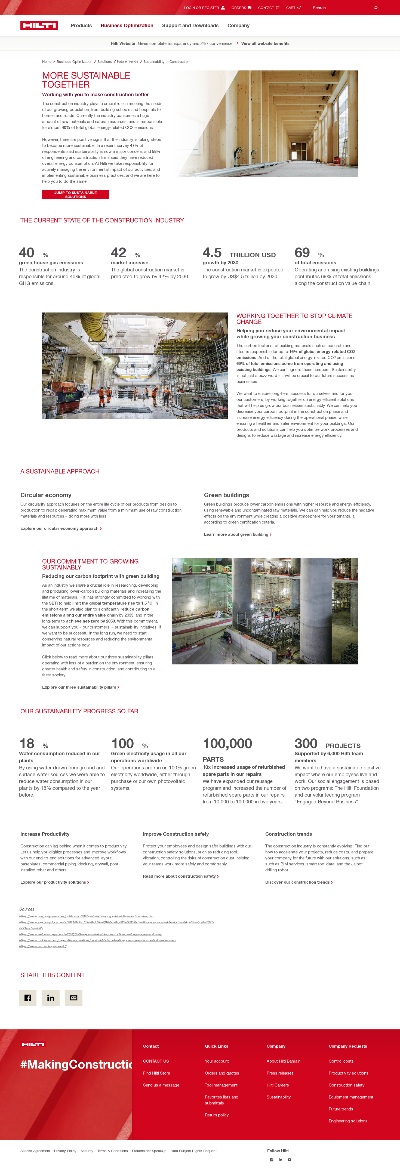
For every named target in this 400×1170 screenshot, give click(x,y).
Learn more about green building (236, 534)
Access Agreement (35, 1151)
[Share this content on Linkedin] (50, 998)
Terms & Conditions (112, 1151)
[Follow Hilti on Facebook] (271, 1159)
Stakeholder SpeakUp (149, 1151)
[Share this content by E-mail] (73, 998)
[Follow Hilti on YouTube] (289, 1159)
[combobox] (344, 7)
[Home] (39, 25)
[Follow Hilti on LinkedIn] (280, 1159)
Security (87, 1151)
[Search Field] (375, 7)
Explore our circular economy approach (59, 528)
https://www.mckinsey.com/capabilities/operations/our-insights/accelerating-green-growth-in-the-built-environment (97, 940)
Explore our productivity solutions (53, 882)
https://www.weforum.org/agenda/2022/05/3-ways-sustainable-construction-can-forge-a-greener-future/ (90, 934)
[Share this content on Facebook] (27, 998)
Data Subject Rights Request (194, 1151)
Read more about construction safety (179, 876)
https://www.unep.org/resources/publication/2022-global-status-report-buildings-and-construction (86, 916)
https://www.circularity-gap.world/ (42, 946)
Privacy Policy (65, 1151)
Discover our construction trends (297, 882)
